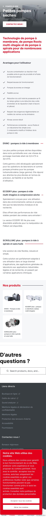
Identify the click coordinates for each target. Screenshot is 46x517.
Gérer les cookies (21, 507)
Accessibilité (7, 423)
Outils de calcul (9, 398)
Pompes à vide (11, 6)
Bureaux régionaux (10, 444)
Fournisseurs (7, 428)
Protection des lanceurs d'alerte (16, 419)
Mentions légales (9, 414)
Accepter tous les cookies (21, 501)
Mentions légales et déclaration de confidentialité (17, 408)
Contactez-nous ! (14, 24)
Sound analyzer (9, 402)
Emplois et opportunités (12, 449)
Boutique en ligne (9, 394)
